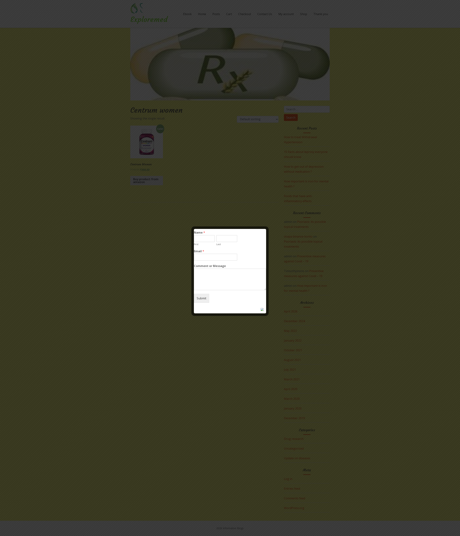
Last (218, 244)
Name (199, 232)
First (196, 244)
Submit (201, 298)
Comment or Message (210, 266)
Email (199, 251)
